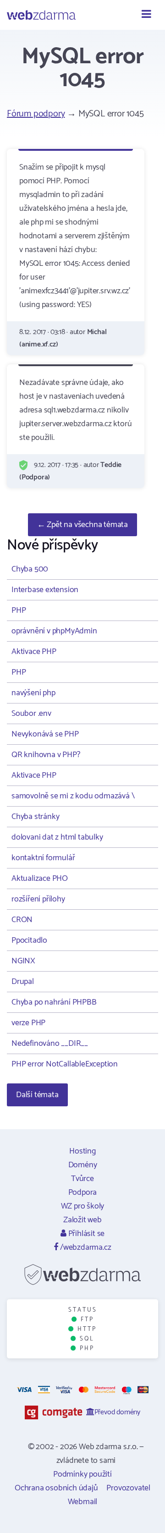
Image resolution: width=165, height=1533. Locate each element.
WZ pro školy (82, 1206)
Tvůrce (82, 1179)
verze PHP (28, 1023)
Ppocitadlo (29, 940)
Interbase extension (44, 590)
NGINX (23, 961)
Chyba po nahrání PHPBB (54, 1002)
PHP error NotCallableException (64, 1064)
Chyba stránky (35, 817)
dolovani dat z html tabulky (57, 837)
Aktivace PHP (33, 652)
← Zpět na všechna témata (82, 525)
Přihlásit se (85, 1234)
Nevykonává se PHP (45, 734)
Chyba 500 (29, 569)
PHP (18, 610)
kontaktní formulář (43, 858)
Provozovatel (128, 1488)
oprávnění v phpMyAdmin (54, 631)
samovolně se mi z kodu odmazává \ (72, 796)
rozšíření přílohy (38, 899)
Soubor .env (31, 713)
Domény (82, 1165)
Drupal (22, 982)
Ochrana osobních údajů (56, 1488)
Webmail (83, 1502)
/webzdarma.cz (84, 1247)
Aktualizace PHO (39, 878)
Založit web (82, 1220)
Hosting (82, 1151)
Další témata (37, 1095)
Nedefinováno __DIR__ (49, 1043)
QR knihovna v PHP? (45, 755)
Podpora (82, 1192)
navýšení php (33, 693)
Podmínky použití (82, 1474)
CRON (22, 920)
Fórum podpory (36, 113)
